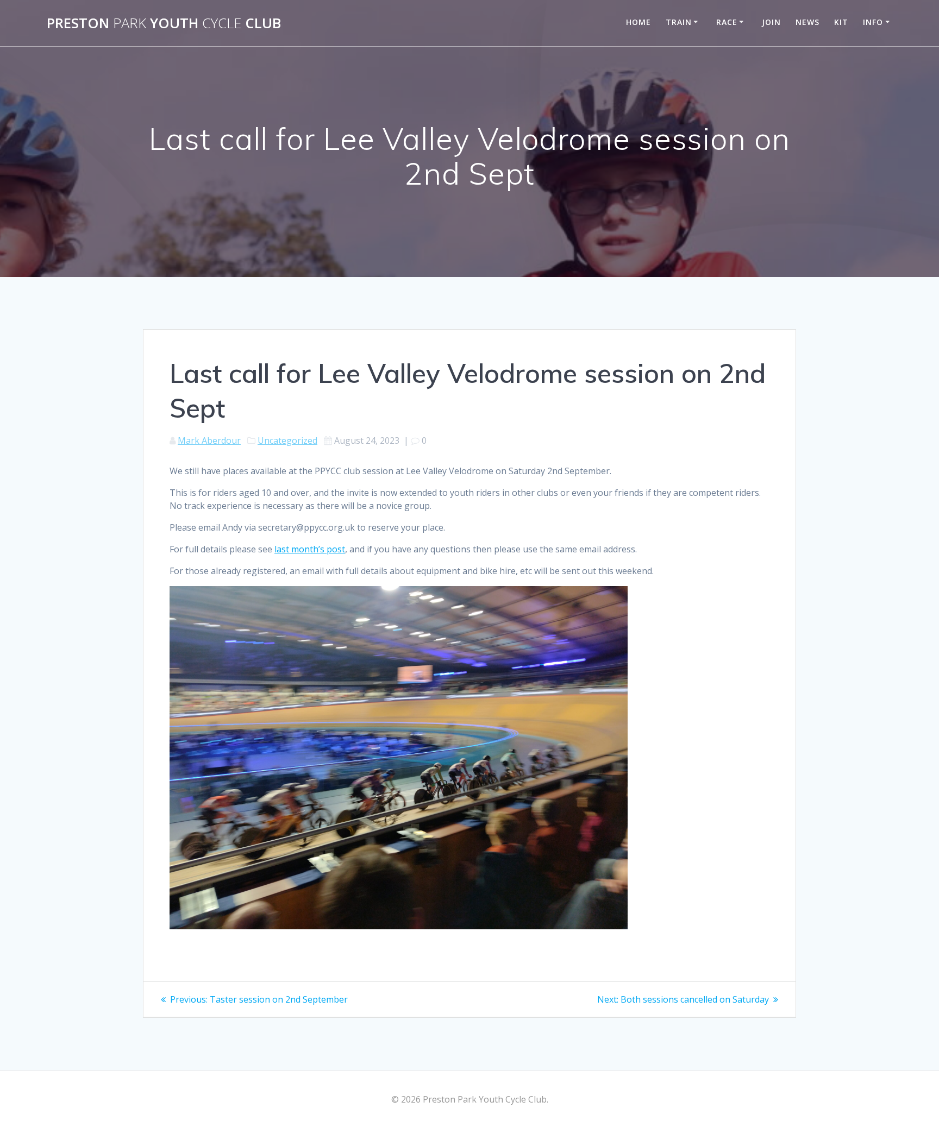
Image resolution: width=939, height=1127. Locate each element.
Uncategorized (287, 440)
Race (726, 22)
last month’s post (309, 549)
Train (679, 22)
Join (771, 22)
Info (873, 22)
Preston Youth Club (164, 23)
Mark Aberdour (209, 440)
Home (638, 22)
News (807, 22)
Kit (841, 22)
